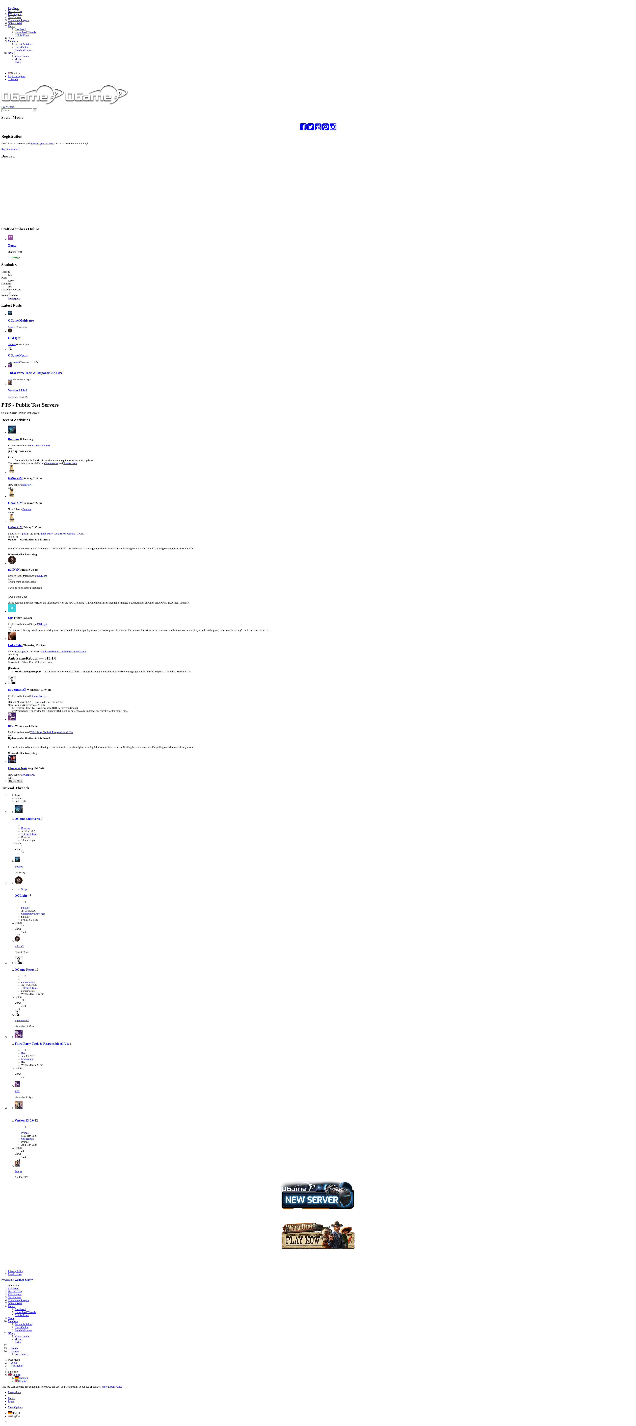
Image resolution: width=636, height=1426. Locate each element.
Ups (10, 617)
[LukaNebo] (12, 638)
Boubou (11, 327)
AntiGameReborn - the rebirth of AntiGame (63, 651)
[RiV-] (12, 719)
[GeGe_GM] (12, 472)
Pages (11, 1401)
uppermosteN (14, 362)
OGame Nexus (18, 355)
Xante (12, 245)
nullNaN (12, 344)
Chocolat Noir (17, 768)
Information (27, 1059)
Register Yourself (10, 149)
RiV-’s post (20, 533)
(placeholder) (21, 1354)
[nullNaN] (12, 563)
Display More (15, 781)
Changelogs (27, 1138)
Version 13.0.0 (17, 390)
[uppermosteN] (12, 683)
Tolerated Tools (29, 834)
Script (24, 889)
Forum (11, 1398)
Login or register (16, 76)
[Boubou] (12, 432)
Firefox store (70, 463)
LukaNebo (15, 645)
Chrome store (51, 463)
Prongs (11, 397)
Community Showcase (33, 913)
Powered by (17, 1279)
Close (119, 1386)
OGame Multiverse (21, 320)
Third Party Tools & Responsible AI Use (35, 373)
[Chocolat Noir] (12, 761)
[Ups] (12, 611)
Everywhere (7, 106)
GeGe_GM (15, 478)
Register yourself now (42, 143)
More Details (108, 1386)
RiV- (10, 379)
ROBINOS (28, 774)
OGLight (14, 338)
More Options (15, 1407)
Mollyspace (14, 298)
